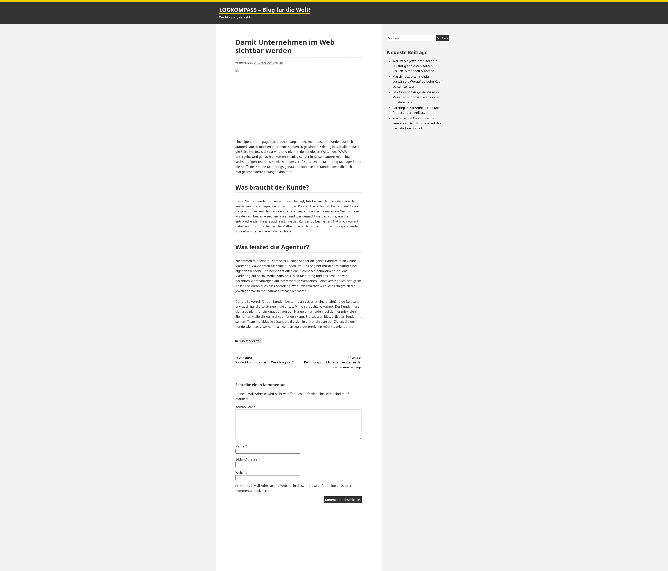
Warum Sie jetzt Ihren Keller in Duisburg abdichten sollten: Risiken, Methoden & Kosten (414, 66)
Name (241, 446)
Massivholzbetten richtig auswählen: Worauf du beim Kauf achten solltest (416, 81)
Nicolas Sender (298, 156)
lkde (281, 62)
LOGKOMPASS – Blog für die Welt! (264, 9)
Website (241, 472)
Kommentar (245, 407)
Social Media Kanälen (272, 276)
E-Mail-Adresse (247, 459)
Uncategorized (250, 341)
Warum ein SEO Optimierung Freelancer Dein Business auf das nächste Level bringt (416, 123)
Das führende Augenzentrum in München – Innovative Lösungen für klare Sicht (416, 97)
